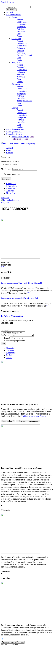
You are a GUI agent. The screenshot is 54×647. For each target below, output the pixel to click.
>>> (29, 293)
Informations (11, 186)
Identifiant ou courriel (10, 162)
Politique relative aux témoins (33, 416)
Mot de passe (6, 169)
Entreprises (10, 188)
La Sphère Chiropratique (12, 316)
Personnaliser (8, 421)
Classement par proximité (14, 341)
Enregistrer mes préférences (13, 642)
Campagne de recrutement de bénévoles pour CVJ (19, 298)
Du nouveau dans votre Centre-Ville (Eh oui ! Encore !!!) (21, 283)
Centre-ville (11, 183)
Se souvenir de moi (12, 174)
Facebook (5, 198)
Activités (10, 191)
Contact (9, 153)
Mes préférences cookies (23, 137)
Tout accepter (33, 421)
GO (2, 267)
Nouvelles (10, 193)
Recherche (11, 10)
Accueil (9, 148)
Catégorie (5, 335)
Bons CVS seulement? (13, 338)
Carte (8, 150)
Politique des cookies (20, 136)
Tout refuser (21, 421)
